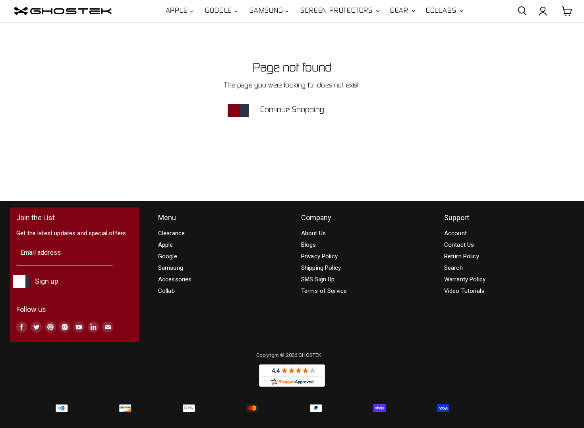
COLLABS (442, 11)
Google (219, 11)
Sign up (46, 281)
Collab (166, 290)
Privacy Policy (319, 256)
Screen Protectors (337, 11)
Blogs (308, 244)
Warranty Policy (464, 279)
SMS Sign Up (318, 279)
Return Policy (461, 256)
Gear (400, 11)
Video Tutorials (464, 290)
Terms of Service (324, 290)
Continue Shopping (292, 110)
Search (453, 267)
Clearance (171, 233)
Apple (178, 11)
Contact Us (459, 244)
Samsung (267, 11)
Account (455, 233)
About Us (313, 233)
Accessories (175, 279)
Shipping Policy (321, 267)
